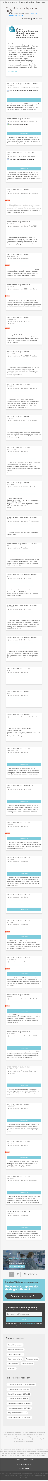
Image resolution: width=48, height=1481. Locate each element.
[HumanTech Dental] (24, 931)
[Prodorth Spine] (24, 296)
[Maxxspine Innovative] (24, 1222)
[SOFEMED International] (24, 395)
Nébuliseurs (11, 1368)
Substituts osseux (27, 1364)
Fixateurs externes (32, 1359)
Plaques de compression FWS (17, 1413)
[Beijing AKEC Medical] (24, 128)
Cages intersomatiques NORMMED (19, 1394)
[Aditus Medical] (24, 1043)
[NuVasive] (24, 163)
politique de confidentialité (29, 1323)
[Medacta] (24, 833)
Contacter (24, 100)
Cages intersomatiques (15, 1345)
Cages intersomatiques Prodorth (18, 1399)
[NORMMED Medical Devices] (24, 528)
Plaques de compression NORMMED (19, 1403)
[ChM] (24, 1187)
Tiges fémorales (13, 1364)
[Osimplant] (24, 200)
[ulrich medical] (24, 796)
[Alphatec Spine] (24, 1152)
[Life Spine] (24, 868)
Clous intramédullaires (15, 1359)
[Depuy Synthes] (24, 94)
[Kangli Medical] (24, 679)
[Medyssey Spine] (24, 1005)
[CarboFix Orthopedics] (24, 1080)
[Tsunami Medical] (24, 1115)
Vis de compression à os (15, 1354)
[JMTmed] (24, 724)
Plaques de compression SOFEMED (19, 1408)
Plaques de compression (15, 1349)
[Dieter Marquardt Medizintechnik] (24, 904)
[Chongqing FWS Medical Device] (24, 458)
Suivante (30, 1274)
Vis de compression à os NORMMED (19, 1417)
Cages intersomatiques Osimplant (18, 1389)
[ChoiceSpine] (24, 968)
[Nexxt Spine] (24, 759)
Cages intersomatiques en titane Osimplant (21, 1385)
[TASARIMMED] (24, 616)
